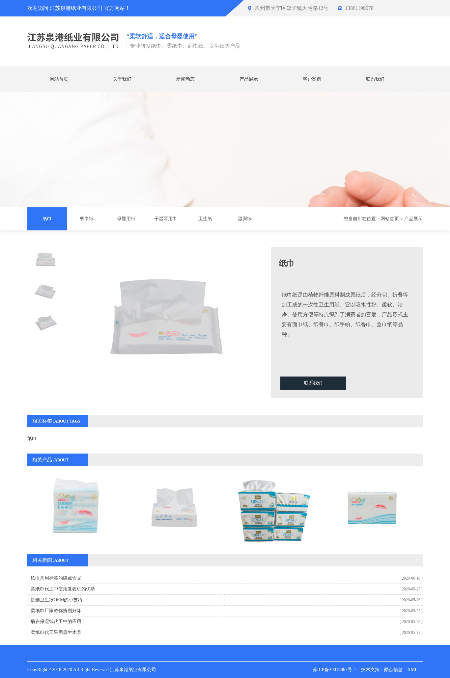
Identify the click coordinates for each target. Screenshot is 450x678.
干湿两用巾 (165, 218)
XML (413, 669)
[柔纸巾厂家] (76, 509)
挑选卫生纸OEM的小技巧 (56, 599)
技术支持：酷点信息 (382, 669)
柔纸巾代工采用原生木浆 (56, 632)
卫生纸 (205, 218)
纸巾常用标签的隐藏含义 (56, 578)
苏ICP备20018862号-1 (334, 669)
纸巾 (47, 218)
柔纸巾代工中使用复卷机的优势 (63, 589)
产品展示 (248, 79)
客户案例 (312, 79)
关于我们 (122, 79)
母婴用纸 (126, 218)
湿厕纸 (245, 218)
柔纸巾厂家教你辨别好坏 (56, 610)
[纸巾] (174, 509)
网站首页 (59, 79)
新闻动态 (185, 79)
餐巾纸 (87, 218)
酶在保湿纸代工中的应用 (56, 621)
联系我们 (375, 79)
